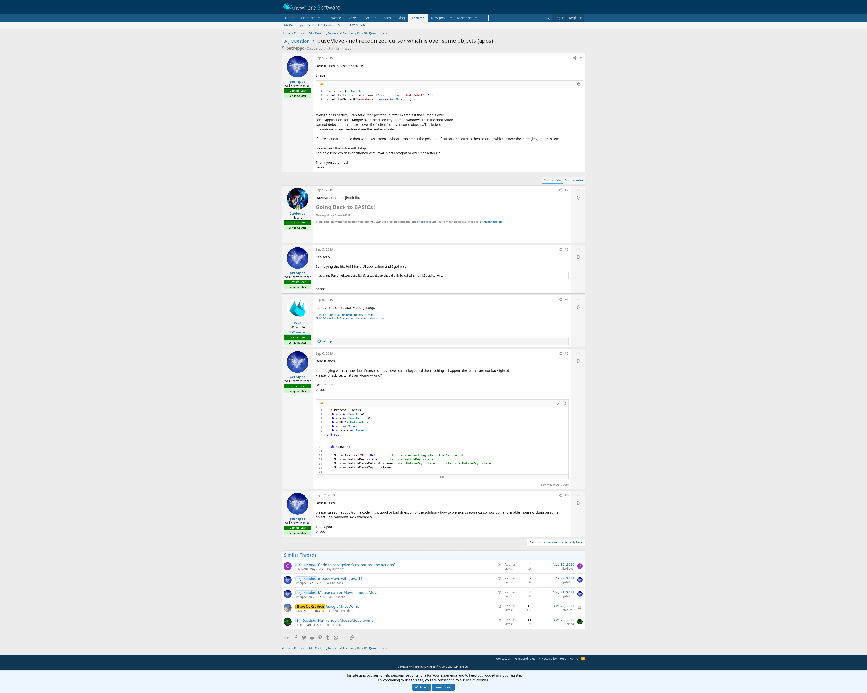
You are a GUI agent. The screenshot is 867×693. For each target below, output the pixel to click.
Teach (386, 17)
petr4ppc (295, 48)
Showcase (333, 17)
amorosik (568, 610)
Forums (418, 17)
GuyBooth (301, 569)
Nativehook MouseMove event (345, 620)
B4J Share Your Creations (337, 611)
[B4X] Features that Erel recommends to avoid (344, 315)
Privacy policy (547, 658)
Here (422, 222)
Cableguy (297, 213)
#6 (567, 495)
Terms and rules (524, 658)
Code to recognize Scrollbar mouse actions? (356, 564)
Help (563, 658)
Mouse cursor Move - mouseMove (348, 592)
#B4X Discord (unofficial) (298, 25)
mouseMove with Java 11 (340, 578)
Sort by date (552, 180)
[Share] (575, 58)
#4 (567, 300)
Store (352, 17)
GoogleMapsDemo (342, 606)
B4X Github (357, 25)
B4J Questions (336, 569)
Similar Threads (340, 49)
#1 (581, 58)
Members (464, 17)
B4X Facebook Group (332, 25)
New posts (439, 17)
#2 (567, 190)
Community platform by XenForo (433, 666)
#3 (567, 249)
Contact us (503, 658)
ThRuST (300, 625)
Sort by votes (574, 180)
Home (289, 17)
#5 (567, 353)
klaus (298, 611)
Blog (401, 17)
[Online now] (297, 208)
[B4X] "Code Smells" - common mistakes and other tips (350, 318)
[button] (310, 18)
